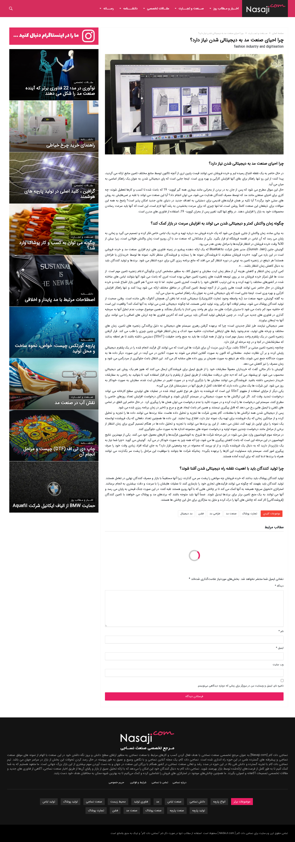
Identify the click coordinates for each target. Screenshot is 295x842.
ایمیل (280, 648)
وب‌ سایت (278, 664)
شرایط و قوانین (138, 782)
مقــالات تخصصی (83, 82)
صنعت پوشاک (154, 810)
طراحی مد (214, 514)
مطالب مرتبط (274, 528)
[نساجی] (266, 3)
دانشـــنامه (87, 139)
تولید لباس (49, 801)
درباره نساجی (179, 782)
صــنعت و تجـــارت (257, 33)
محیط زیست (118, 801)
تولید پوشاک (70, 801)
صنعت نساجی (94, 801)
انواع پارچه (219, 801)
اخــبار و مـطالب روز (82, 500)
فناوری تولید (141, 801)
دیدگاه (279, 586)
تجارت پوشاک (249, 514)
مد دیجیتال (186, 514)
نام (281, 631)
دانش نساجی (197, 801)
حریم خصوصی (116, 782)
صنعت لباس (174, 801)
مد (157, 801)
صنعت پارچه (177, 810)
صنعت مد (231, 514)
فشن (201, 514)
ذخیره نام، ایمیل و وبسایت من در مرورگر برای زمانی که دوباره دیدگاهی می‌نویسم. (240, 686)
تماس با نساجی (160, 782)
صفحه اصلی (278, 33)
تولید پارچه (198, 810)
